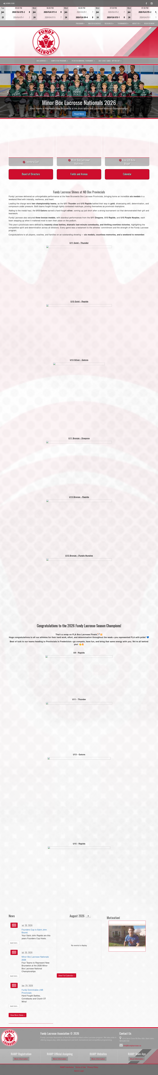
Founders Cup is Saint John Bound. (34, 931)
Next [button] (156, 13)
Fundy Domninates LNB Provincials (32, 991)
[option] (16, 13)
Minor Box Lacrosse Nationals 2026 (35, 958)
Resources (109, 23)
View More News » (17, 1015)
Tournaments (122, 23)
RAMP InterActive (67, 1067)
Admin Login (79, 1071)
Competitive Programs (59, 61)
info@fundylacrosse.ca (132, 1045)
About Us (135, 23)
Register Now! (149, 23)
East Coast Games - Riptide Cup (109, 61)
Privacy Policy (92, 1067)
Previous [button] (1, 13)
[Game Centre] (16, 15)
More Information (21, 1059)
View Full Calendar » (66, 975)
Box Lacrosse (41, 61)
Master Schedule (94, 23)
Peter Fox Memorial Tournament (83, 61)
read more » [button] (14, 943)
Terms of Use (80, 1067)
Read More (79, 113)
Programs (79, 23)
